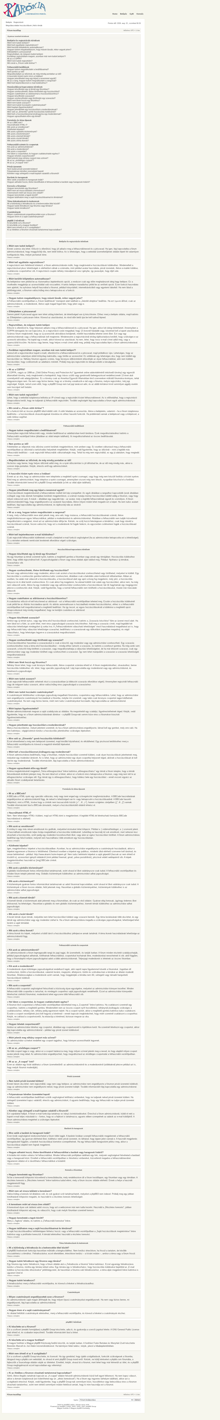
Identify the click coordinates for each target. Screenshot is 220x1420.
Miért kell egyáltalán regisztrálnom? (22, 45)
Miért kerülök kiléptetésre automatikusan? (25, 47)
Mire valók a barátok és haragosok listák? (25, 180)
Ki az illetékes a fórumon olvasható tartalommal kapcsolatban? (34, 230)
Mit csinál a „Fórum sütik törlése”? (22, 63)
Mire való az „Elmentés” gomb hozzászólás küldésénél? (31, 112)
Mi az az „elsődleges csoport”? (20, 160)
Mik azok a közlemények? (18, 134)
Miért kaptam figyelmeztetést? (20, 107)
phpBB (62, 1406)
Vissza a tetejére (13, 257)
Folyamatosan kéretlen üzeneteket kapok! (25, 171)
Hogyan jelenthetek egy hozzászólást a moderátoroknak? (32, 109)
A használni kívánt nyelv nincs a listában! (25, 76)
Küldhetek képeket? (16, 129)
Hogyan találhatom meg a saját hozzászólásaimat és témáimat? (35, 197)
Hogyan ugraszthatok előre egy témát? (24, 116)
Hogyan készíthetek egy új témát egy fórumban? (28, 89)
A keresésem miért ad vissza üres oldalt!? (25, 193)
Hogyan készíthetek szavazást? (21, 96)
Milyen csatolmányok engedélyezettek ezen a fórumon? (31, 214)
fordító (54, 1343)
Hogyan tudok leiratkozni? (18, 208)
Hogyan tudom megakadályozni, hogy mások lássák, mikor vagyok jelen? (39, 49)
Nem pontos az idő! (15, 72)
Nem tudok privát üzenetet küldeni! (22, 169)
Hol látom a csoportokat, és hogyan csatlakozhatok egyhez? (33, 154)
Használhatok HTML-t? (17, 125)
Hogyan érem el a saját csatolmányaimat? (25, 217)
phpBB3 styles (69, 1405)
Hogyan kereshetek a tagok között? (22, 195)
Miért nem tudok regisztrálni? (20, 61)
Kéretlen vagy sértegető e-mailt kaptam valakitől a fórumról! (33, 173)
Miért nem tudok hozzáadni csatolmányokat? (26, 105)
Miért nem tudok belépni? (18, 43)
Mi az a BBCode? (15, 122)
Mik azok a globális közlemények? (22, 131)
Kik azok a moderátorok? (18, 149)
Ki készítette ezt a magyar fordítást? (22, 225)
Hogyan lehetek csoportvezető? (21, 156)
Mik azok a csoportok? (17, 151)
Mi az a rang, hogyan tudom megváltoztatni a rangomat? (31, 81)
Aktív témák (37, 25)
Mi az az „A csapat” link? (17, 163)
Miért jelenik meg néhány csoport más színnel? (27, 158)
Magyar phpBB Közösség (39, 1343)
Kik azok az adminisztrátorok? (20, 147)
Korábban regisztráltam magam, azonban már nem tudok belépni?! (36, 56)
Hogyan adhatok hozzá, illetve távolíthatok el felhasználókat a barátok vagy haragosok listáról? (48, 182)
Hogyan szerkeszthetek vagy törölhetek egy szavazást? (31, 98)
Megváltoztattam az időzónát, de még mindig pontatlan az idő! (34, 74)
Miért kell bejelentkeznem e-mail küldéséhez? (27, 83)
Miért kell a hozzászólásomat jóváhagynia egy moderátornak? (34, 114)
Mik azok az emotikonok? (18, 127)
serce (83, 1405)
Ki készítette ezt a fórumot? (19, 223)
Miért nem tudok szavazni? (19, 103)
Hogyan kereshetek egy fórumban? (22, 188)
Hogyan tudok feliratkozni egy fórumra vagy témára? (30, 206)
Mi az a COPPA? (14, 59)
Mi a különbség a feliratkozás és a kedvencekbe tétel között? (33, 203)
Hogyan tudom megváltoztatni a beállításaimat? (28, 69)
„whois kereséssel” (66, 1378)
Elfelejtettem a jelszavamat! (19, 52)
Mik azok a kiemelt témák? (18, 136)
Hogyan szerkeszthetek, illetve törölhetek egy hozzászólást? (33, 91)
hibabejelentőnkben (105, 1346)
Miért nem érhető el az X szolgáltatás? (24, 227)
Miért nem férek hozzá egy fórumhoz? (23, 100)
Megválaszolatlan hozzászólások (19, 25)
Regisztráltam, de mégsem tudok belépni (25, 54)
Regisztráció (18, 22)
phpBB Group (49, 1329)
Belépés (9, 22)
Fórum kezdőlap (14, 30)
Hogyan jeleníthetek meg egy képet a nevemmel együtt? (31, 78)
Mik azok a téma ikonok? (18, 141)
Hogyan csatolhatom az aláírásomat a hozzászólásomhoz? (33, 94)
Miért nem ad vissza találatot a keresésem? (26, 190)
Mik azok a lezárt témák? (18, 138)
